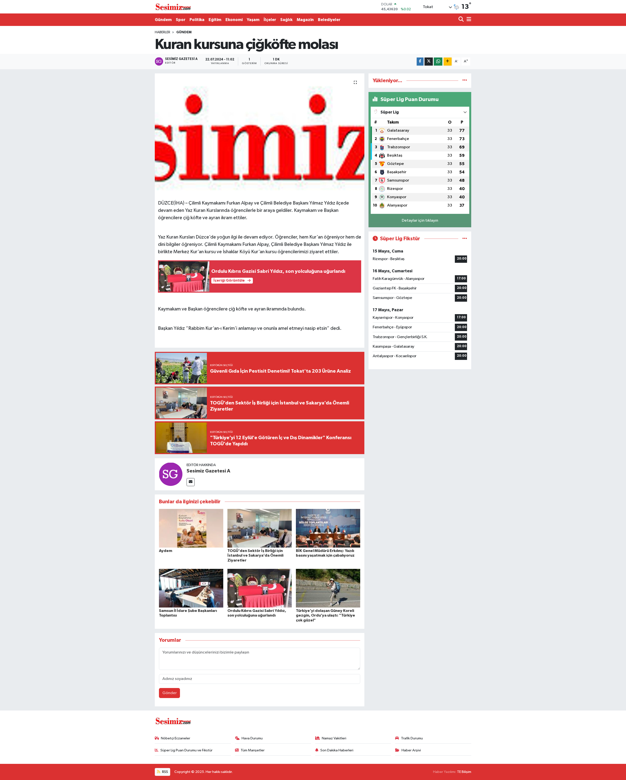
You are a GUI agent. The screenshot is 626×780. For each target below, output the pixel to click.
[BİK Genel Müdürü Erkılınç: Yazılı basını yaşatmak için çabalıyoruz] (328, 528)
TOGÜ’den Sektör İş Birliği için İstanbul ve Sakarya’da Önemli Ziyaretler (255, 555)
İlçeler (270, 20)
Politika (197, 20)
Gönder (169, 693)
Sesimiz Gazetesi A (208, 471)
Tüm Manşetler (253, 750)
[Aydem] (191, 528)
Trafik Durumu (412, 738)
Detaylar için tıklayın (420, 220)
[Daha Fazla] (448, 61)
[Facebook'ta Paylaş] (420, 61)
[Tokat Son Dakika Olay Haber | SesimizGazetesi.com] (173, 6)
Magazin (305, 20)
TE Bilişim (464, 772)
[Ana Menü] (468, 19)
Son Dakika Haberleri (336, 750)
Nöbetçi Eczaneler (175, 738)
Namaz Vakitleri (334, 738)
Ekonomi (234, 20)
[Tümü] (464, 81)
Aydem (165, 551)
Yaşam (253, 20)
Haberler (162, 32)
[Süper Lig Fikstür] (464, 239)
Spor (180, 20)
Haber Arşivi (411, 750)
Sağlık (286, 20)
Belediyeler (329, 20)
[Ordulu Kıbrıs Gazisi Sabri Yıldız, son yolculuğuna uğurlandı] (259, 588)
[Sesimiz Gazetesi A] (170, 474)
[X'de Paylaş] (429, 61)
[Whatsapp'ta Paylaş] (438, 61)
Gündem (163, 20)
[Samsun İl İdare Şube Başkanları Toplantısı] (191, 588)
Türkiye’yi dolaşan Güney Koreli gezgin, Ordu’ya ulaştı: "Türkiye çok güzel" (325, 615)
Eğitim (215, 20)
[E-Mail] (191, 482)
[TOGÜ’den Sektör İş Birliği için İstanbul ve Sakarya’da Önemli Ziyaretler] (259, 528)
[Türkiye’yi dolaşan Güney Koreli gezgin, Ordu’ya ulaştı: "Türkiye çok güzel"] (328, 588)
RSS (164, 772)
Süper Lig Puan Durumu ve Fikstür (186, 750)
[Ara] (461, 19)
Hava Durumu (252, 738)
